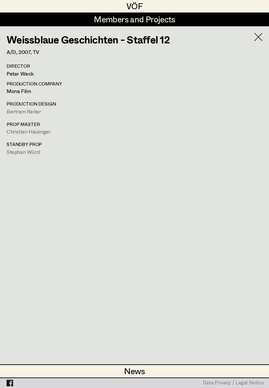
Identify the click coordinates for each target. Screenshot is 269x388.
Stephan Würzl (23, 152)
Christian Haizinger (28, 131)
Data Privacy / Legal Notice (233, 383)
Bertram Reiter (24, 111)
